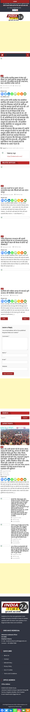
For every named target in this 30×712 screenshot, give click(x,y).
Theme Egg (18, 706)
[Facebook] (2, 93)
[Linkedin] (8, 93)
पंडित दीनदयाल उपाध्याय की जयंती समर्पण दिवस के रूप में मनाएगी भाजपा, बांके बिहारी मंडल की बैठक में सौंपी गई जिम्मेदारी (14, 242)
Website (4, 366)
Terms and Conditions (10, 673)
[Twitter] (5, 93)
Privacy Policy (8, 666)
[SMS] (15, 93)
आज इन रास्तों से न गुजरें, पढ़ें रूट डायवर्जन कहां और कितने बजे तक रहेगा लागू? (14, 190)
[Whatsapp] (11, 93)
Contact (6, 659)
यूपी (2, 76)
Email (4, 359)
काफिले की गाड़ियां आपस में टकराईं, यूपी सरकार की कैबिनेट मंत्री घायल (15, 292)
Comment (5, 336)
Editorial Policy (8, 663)
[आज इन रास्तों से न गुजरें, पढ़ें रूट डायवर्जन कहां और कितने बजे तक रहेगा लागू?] (15, 175)
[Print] (21, 93)
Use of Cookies (8, 670)
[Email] (25, 93)
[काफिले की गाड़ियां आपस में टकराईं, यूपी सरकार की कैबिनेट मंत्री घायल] (15, 278)
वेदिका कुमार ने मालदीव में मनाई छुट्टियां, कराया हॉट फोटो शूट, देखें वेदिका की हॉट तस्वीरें (5, 319)
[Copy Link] (18, 93)
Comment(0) (5, 88)
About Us (6, 655)
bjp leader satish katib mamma (15, 148)
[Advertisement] (15, 36)
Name (4, 353)
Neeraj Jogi (18, 85)
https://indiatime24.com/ (14, 156)
